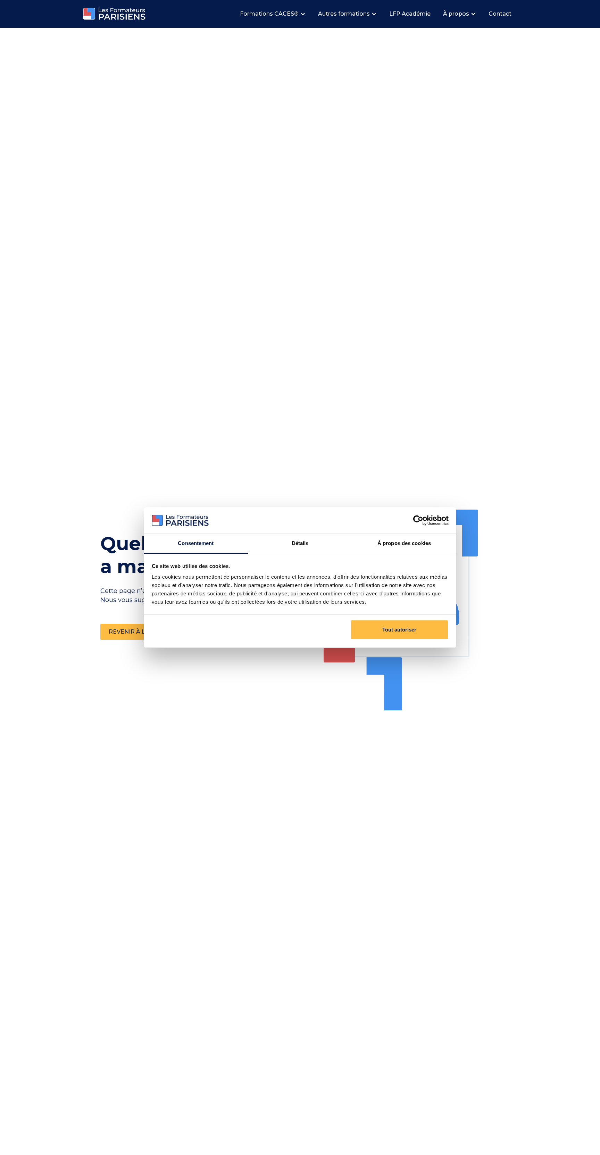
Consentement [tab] (196, 543)
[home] (114, 14)
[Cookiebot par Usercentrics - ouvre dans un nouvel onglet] (418, 520)
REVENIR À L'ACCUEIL (140, 631)
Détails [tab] (300, 543)
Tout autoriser (399, 630)
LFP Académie (410, 13)
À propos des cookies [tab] (404, 543)
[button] (273, 14)
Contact (500, 13)
